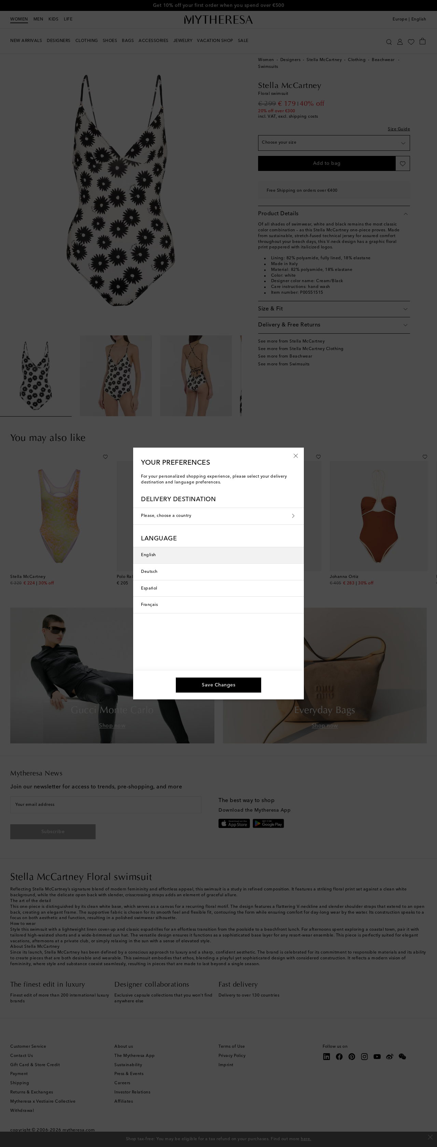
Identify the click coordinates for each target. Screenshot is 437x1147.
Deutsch (149, 572)
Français (149, 605)
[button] (296, 455)
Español (149, 588)
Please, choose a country (166, 516)
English (148, 555)
